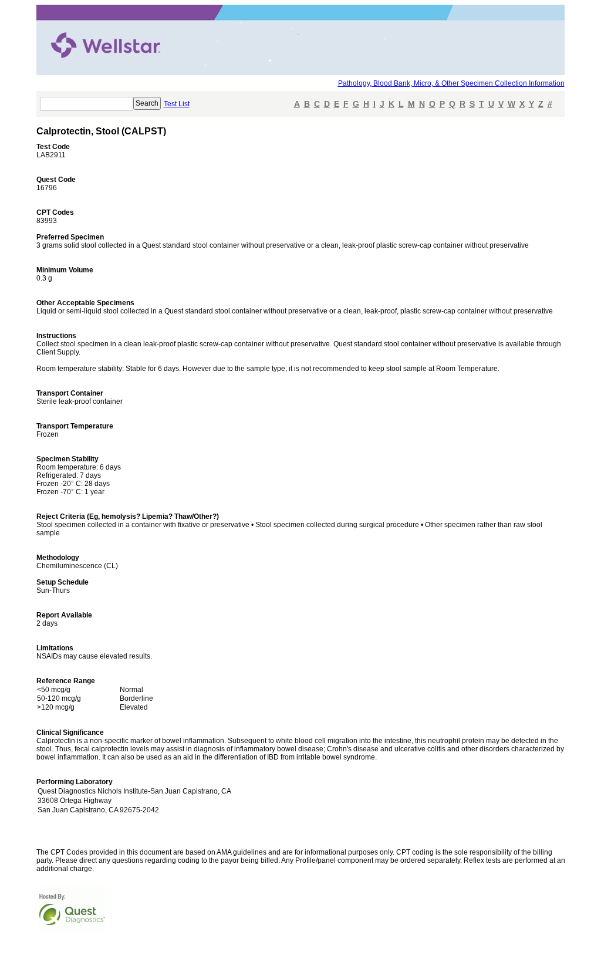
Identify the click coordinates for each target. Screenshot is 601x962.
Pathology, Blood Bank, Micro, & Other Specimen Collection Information (451, 83)
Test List (177, 104)
